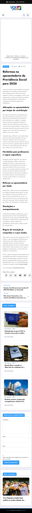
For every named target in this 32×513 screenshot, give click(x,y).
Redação (15, 66)
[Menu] (3, 15)
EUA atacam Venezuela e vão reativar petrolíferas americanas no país (14, 297)
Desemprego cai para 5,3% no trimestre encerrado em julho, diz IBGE (15, 332)
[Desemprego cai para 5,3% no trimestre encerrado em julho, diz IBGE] (16, 319)
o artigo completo (22, 264)
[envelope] (20, 275)
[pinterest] (25, 275)
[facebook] (6, 275)
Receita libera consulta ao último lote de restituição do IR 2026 (15, 366)
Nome (4, 436)
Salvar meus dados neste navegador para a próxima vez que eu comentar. (15, 458)
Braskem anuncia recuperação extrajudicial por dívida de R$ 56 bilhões (15, 400)
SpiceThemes (23, 512)
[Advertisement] (16, 38)
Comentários (5, 420)
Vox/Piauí (8, 512)
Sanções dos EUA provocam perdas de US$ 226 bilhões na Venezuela (16, 289)
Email (4, 446)
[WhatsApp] (29, 275)
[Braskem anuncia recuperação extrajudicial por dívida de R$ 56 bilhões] (16, 387)
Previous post (7, 285)
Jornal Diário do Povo (19, 268)
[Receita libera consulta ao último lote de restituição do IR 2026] (16, 353)
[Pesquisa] (24, 15)
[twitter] (11, 275)
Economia (6, 66)
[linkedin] (15, 275)
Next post (6, 293)
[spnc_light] (28, 15)
